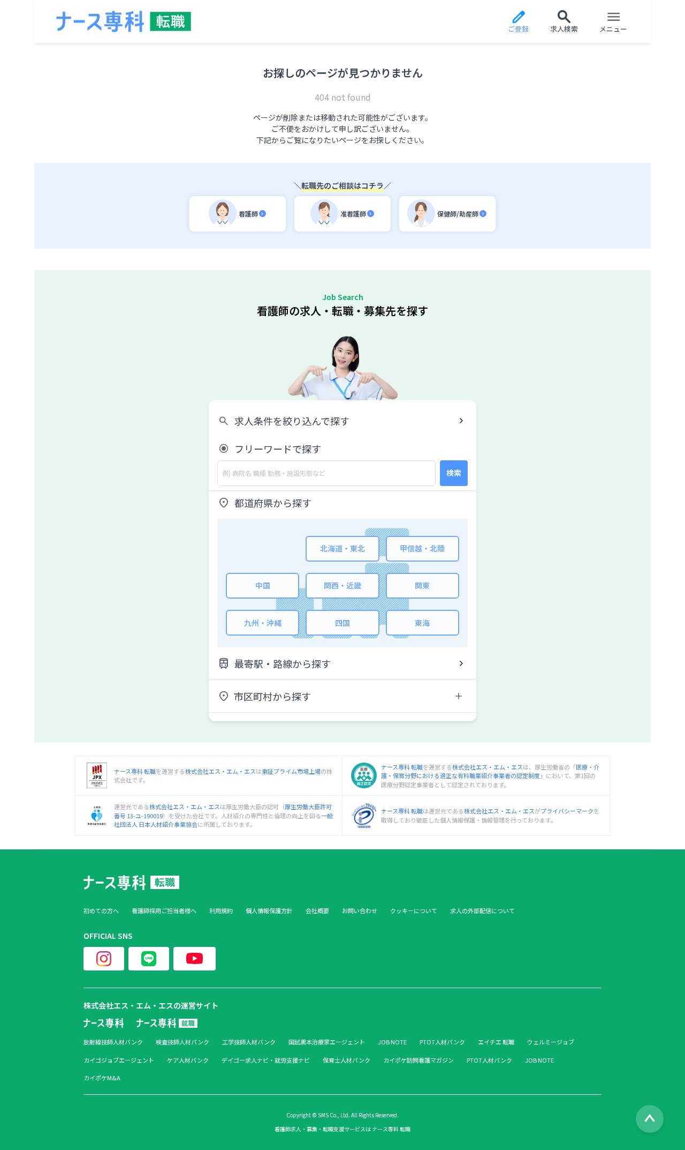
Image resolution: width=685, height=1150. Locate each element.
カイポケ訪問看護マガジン (418, 1060)
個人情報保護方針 (269, 910)
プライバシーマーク (567, 811)
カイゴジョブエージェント (118, 1060)
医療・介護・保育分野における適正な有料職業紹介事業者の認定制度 (490, 771)
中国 (262, 585)
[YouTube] (194, 958)
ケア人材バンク (188, 1060)
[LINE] (148, 958)
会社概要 (317, 910)
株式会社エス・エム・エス (220, 771)
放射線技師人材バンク (113, 1042)
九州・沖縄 (262, 622)
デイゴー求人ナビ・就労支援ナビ (266, 1060)
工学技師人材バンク (249, 1042)
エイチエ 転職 (496, 1042)
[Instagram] (103, 958)
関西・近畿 (342, 585)
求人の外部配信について (482, 910)
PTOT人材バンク (442, 1042)
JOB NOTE (392, 1042)
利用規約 (221, 910)
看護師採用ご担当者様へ (164, 910)
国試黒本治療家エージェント (326, 1042)
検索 (453, 472)
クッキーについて (413, 910)
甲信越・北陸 (422, 548)
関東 (422, 585)
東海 (422, 622)
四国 (342, 622)
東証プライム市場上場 (291, 771)
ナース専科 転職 (135, 771)
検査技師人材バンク (182, 1042)
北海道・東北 (342, 548)
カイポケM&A (101, 1077)
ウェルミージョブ (550, 1042)
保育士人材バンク (346, 1060)
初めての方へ (101, 910)
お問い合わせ (359, 910)
